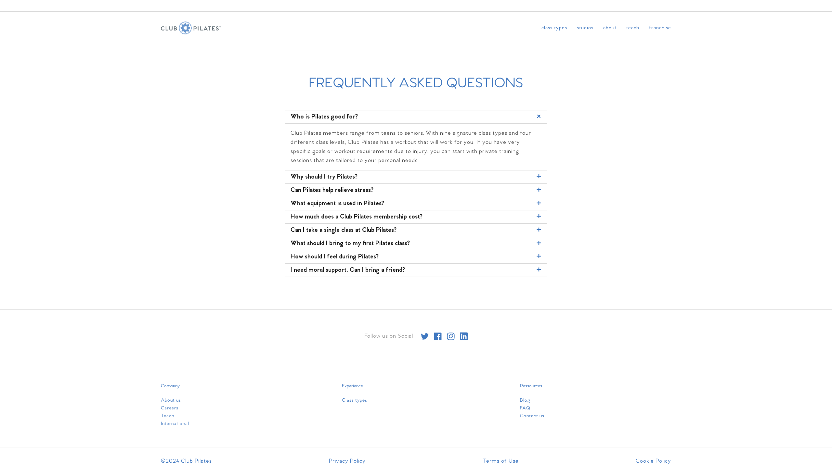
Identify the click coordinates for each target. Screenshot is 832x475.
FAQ (525, 408)
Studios (585, 28)
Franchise (660, 28)
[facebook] (438, 336)
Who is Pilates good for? (324, 117)
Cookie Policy (653, 461)
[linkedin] (464, 336)
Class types (554, 28)
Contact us (532, 416)
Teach (632, 28)
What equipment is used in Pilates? (337, 203)
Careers (169, 408)
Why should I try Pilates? (324, 177)
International (175, 424)
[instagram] (451, 336)
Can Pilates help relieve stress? (332, 190)
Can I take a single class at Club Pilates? (343, 230)
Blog (525, 400)
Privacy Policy (347, 461)
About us (171, 400)
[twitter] (425, 336)
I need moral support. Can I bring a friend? (348, 270)
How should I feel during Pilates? (335, 257)
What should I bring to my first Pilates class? (350, 243)
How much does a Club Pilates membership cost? (356, 217)
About (610, 28)
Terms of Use (501, 461)
